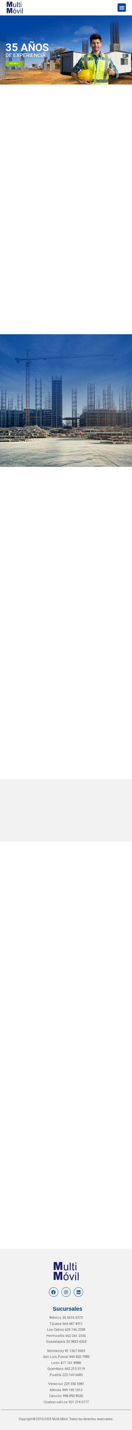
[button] (122, 7)
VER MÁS (13, 64)
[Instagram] (66, 1292)
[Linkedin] (78, 1292)
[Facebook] (53, 1292)
